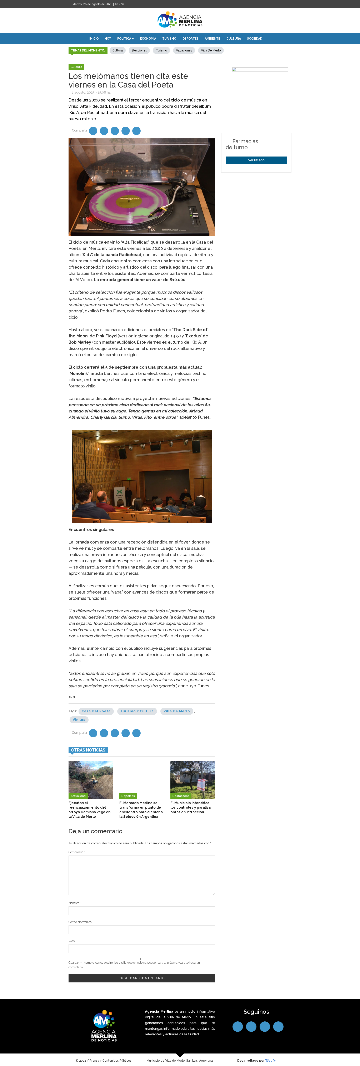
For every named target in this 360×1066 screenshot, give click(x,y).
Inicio (94, 38)
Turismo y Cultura (137, 711)
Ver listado (256, 160)
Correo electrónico (81, 922)
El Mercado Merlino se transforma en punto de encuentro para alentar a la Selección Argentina (141, 810)
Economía (148, 38)
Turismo (169, 38)
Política (124, 38)
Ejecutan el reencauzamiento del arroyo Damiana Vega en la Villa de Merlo (89, 810)
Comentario (77, 852)
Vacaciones (184, 50)
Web (72, 941)
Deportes (190, 38)
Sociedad (254, 38)
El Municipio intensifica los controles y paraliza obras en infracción (190, 807)
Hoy (108, 38)
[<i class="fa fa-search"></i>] (269, 38)
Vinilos (79, 720)
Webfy (270, 1060)
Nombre (75, 903)
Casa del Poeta (96, 711)
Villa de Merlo (211, 50)
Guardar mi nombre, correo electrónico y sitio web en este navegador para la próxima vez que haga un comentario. (134, 965)
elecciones (139, 50)
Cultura (233, 38)
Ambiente (212, 38)
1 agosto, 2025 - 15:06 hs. (91, 92)
